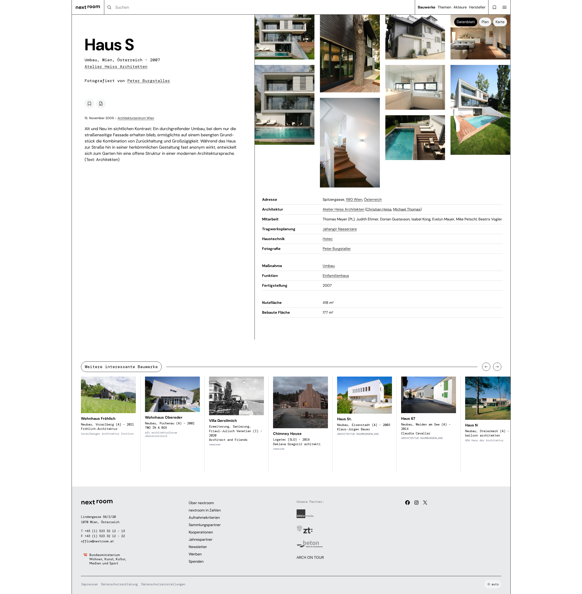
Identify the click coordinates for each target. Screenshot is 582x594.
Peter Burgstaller (148, 80)
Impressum (89, 584)
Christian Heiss (379, 209)
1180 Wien (354, 199)
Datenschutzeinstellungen (163, 584)
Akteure (460, 7)
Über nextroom (201, 502)
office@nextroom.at (97, 541)
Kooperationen (201, 532)
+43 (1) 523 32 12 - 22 (105, 536)
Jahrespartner (200, 539)
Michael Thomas (406, 209)
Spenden (196, 561)
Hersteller (477, 7)
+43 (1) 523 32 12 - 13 (105, 531)
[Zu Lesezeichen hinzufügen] (89, 103)
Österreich (373, 199)
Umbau (329, 265)
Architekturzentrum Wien (136, 118)
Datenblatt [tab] (466, 21)
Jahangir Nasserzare (340, 229)
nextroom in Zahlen (205, 510)
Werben (195, 554)
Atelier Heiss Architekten (116, 66)
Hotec (328, 238)
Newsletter (198, 546)
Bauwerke (426, 7)
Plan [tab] (485, 21)
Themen (444, 7)
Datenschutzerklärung (119, 584)
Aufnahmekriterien (204, 517)
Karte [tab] (500, 21)
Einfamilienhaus (336, 275)
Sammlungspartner (205, 524)
